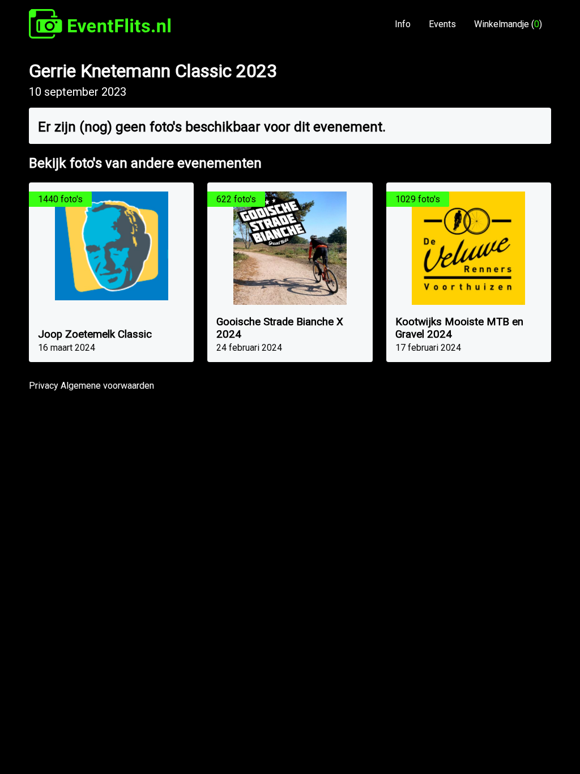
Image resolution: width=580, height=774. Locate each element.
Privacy (43, 385)
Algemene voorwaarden (107, 385)
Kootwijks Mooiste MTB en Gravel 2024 (459, 328)
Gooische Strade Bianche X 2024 (279, 328)
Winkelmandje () (508, 24)
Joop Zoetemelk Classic (95, 334)
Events (442, 24)
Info (403, 24)
